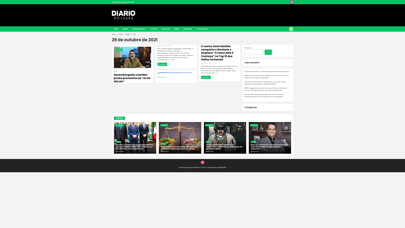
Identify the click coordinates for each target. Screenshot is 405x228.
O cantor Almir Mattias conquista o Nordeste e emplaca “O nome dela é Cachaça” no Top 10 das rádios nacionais (217, 53)
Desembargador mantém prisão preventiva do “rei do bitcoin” (132, 78)
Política (153, 29)
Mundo (119, 142)
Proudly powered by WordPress (189, 167)
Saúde (176, 29)
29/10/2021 (169, 45)
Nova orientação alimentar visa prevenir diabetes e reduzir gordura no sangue (179, 148)
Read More (162, 64)
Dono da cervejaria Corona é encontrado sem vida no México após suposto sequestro (269, 147)
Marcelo (161, 45)
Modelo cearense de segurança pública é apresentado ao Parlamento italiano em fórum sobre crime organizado (134, 147)
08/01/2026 (210, 151)
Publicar (205, 63)
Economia (188, 29)
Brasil (125, 29)
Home (116, 29)
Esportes (165, 29)
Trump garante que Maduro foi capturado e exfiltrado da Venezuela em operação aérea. (224, 147)
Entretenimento (139, 29)
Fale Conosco (202, 29)
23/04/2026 (120, 151)
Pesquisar (247, 48)
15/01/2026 (165, 151)
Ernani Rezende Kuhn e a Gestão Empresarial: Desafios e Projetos (266, 71)
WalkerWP (222, 167)
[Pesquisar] (268, 52)
